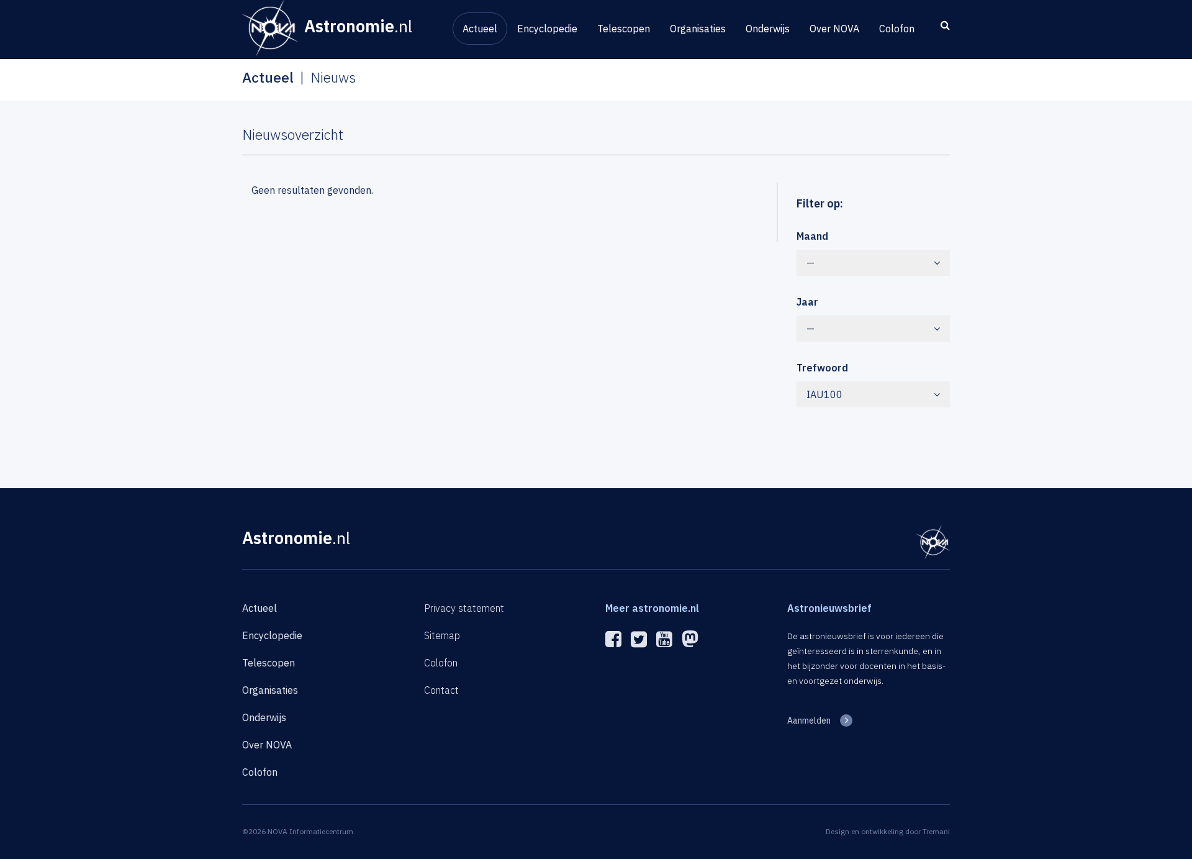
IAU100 (824, 394)
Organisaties (698, 28)
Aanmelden (809, 720)
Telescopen (623, 28)
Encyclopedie (547, 28)
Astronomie (296, 537)
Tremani (936, 831)
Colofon (896, 28)
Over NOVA (834, 28)
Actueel (480, 28)
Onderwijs (768, 28)
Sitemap (442, 635)
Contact (441, 690)
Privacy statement (464, 608)
